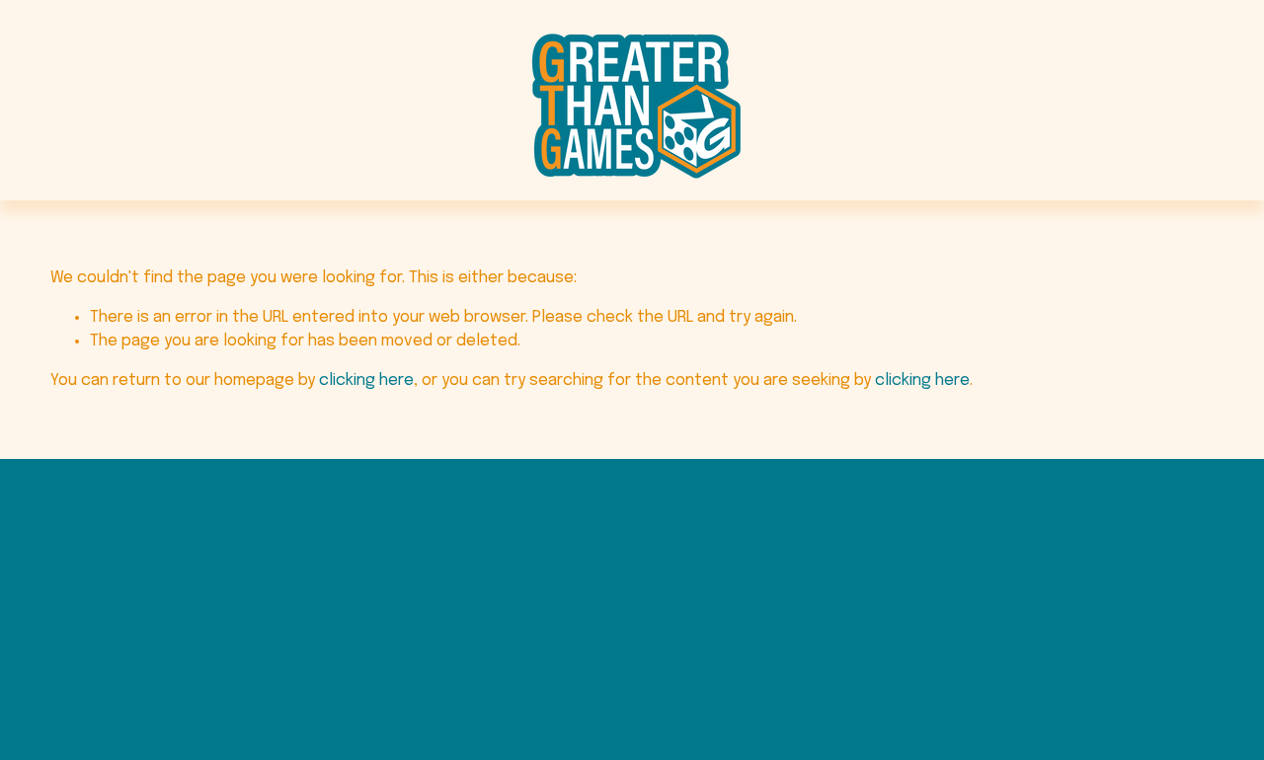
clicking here (366, 380)
